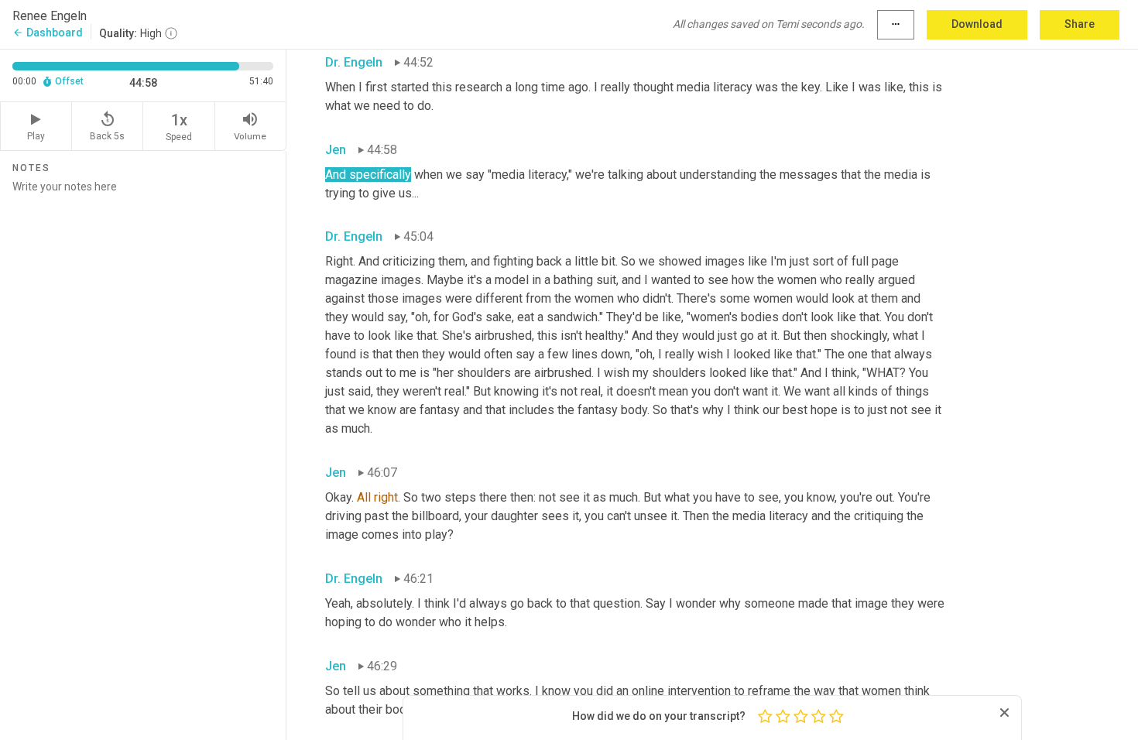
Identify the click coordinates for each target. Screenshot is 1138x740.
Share (1079, 24)
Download (977, 24)
